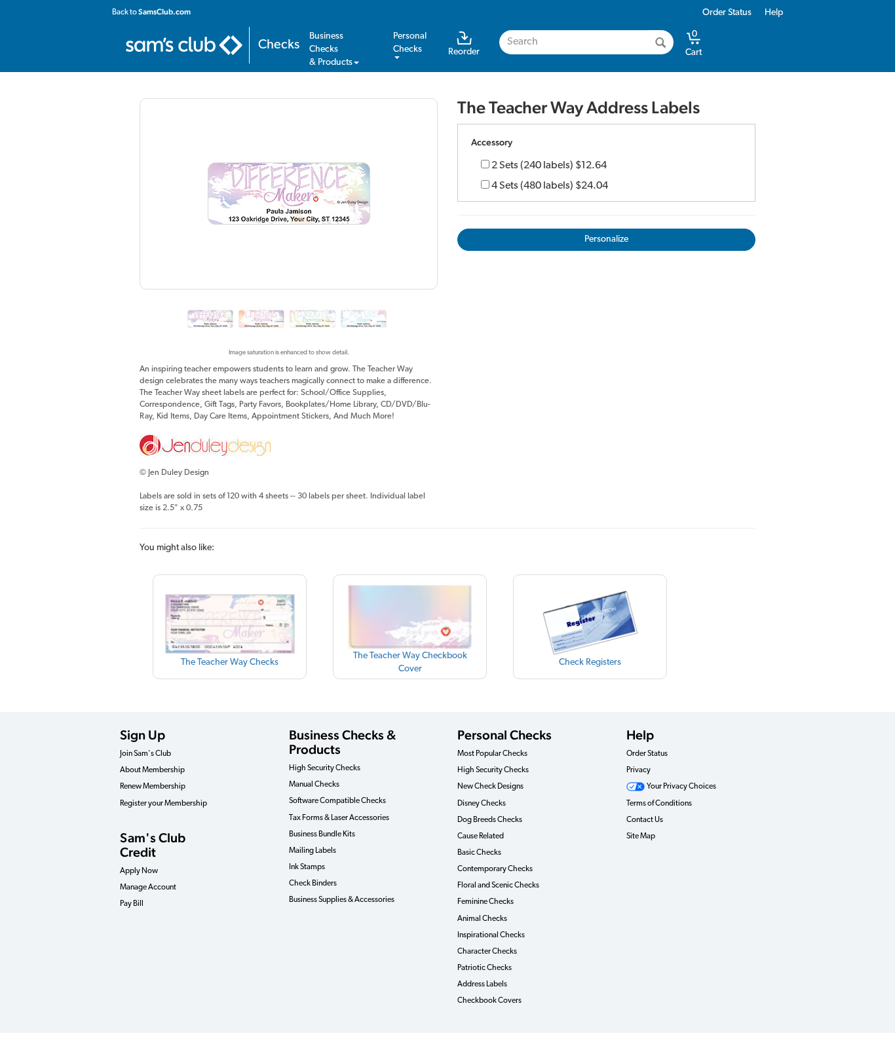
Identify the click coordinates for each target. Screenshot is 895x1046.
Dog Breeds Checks (489, 820)
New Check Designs (490, 787)
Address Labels (482, 984)
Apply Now (139, 871)
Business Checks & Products (342, 742)
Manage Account (148, 887)
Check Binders (313, 883)
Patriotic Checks (484, 968)
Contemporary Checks (495, 869)
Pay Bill (131, 904)
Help (774, 13)
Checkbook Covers (489, 1001)
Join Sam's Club (145, 754)
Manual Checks (314, 785)
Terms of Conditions (659, 804)
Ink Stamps (307, 867)
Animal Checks (482, 919)
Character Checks (487, 952)
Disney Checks (481, 804)
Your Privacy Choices (680, 787)
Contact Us (644, 820)
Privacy (638, 770)
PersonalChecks (410, 42)
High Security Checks (324, 768)
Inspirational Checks (491, 935)
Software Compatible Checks (337, 801)
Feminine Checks (485, 902)
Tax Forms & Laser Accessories (339, 818)
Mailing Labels (312, 851)
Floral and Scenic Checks (498, 885)
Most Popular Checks (492, 754)
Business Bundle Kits (322, 834)
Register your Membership (163, 804)
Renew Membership (152, 787)
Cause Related (480, 836)
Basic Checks (479, 853)
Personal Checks (504, 735)
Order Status (727, 13)
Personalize (606, 239)
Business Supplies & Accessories (341, 900)
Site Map (640, 836)
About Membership (152, 770)
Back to (151, 11)
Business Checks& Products (330, 49)
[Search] (660, 42)
